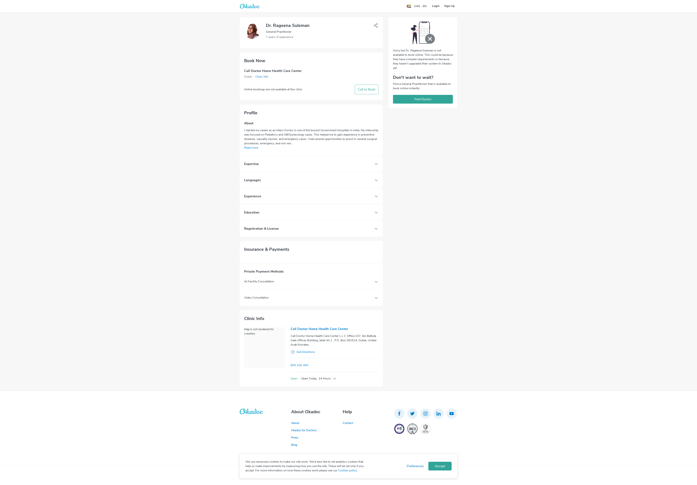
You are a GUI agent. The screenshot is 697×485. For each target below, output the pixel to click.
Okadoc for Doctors (304, 430)
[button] (261, 77)
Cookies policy (347, 470)
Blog (294, 445)
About (295, 423)
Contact (348, 423)
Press (294, 438)
